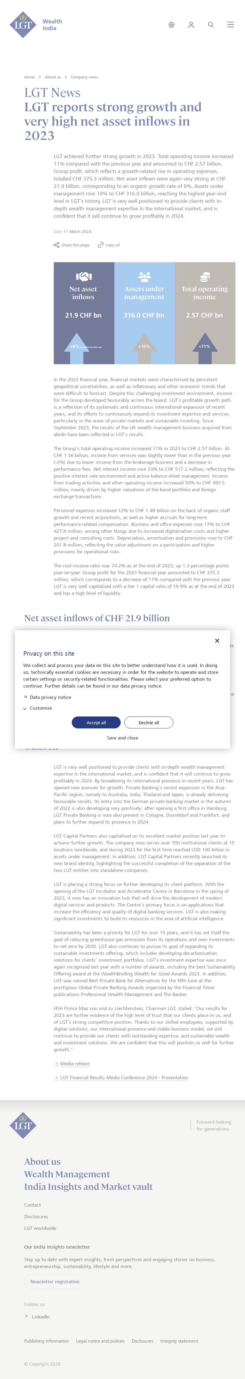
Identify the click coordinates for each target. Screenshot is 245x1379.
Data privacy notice (50, 696)
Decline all (149, 722)
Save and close (122, 738)
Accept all (96, 722)
